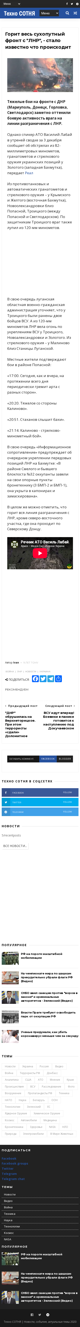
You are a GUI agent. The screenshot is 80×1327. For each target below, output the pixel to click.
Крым (70, 1080)
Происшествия (14, 1086)
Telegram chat (13, 1179)
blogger (65, 759)
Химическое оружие (47, 1113)
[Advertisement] (40, 263)
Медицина (50, 1120)
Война (9, 1073)
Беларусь (39, 1100)
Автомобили (29, 1120)
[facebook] (67, 4)
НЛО (65, 1127)
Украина (27, 1066)
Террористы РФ (30, 1073)
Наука (22, 1100)
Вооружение (13, 1093)
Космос (9, 1120)
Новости (10, 1066)
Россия (44, 1066)
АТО (40, 1080)
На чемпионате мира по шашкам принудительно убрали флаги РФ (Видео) (47, 977)
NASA (52, 1127)
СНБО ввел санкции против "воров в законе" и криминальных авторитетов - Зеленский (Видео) (49, 996)
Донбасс (52, 1073)
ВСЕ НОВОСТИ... (15, 846)
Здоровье (36, 1127)
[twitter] (72, 4)
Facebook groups (15, 1163)
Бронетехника (14, 1127)
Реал (29, 172)
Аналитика (12, 1080)
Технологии (12, 1107)
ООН (54, 1100)
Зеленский (34, 1107)
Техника (64, 1093)
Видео (59, 1066)
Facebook (9, 1158)
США (28, 1080)
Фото (71, 1086)
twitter (42, 802)
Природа (10, 1134)
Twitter (7, 1168)
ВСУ (32, 1086)
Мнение (55, 1080)
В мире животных (61, 1134)
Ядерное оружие (16, 1113)
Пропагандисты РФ (40, 1093)
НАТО (8, 1100)
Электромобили (33, 1134)
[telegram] (77, 4)
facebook (48, 759)
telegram (42, 811)
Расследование (51, 1086)
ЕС (48, 1107)
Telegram (9, 1174)
